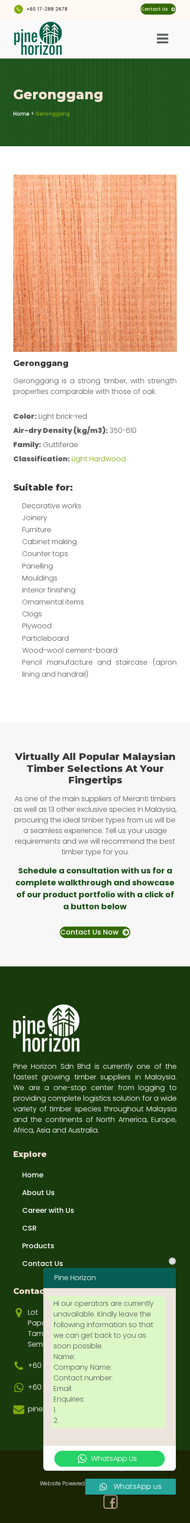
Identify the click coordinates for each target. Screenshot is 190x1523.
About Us (38, 1193)
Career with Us (48, 1210)
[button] (158, 9)
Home (21, 113)
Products (38, 1246)
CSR (29, 1228)
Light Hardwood (99, 459)
